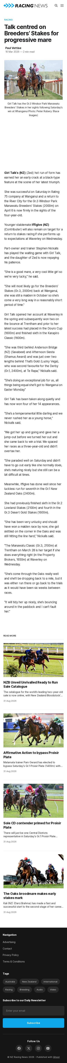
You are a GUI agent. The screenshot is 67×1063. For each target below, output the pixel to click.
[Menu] (62, 5)
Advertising (9, 942)
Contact (7, 948)
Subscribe (33, 1023)
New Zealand (29, 981)
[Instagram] (38, 1048)
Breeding (24, 989)
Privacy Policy (11, 954)
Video (53, 989)
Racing (8, 19)
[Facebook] (19, 1048)
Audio (40, 989)
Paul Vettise (13, 48)
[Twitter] (28, 1048)
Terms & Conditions (14, 961)
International (50, 981)
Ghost (56, 1057)
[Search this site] (56, 5)
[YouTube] (47, 1048)
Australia (10, 981)
